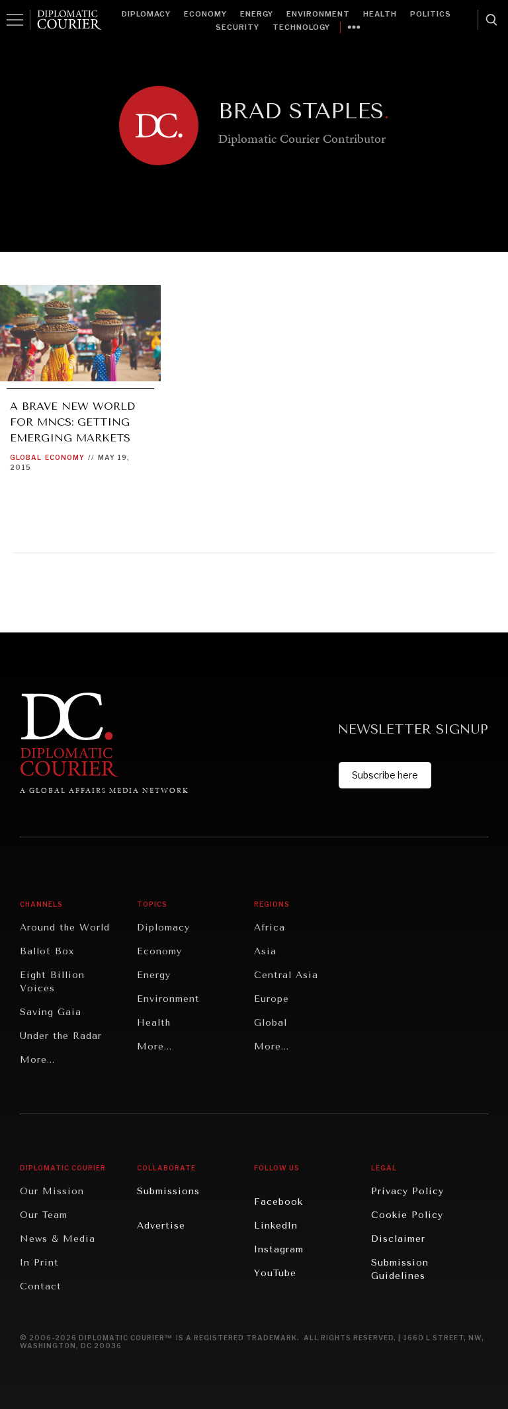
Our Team (43, 1215)
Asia (265, 951)
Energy (256, 14)
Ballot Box (47, 951)
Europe (271, 999)
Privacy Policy (407, 1191)
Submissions (168, 1191)
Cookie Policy (407, 1215)
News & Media (57, 1238)
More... (37, 1059)
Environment (318, 14)
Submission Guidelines (400, 1269)
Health (380, 14)
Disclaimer (398, 1238)
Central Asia (286, 975)
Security (237, 27)
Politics (430, 14)
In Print (39, 1262)
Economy (205, 14)
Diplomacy (146, 14)
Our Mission (52, 1191)
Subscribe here (385, 775)
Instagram (279, 1249)
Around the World (65, 927)
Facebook (278, 1201)
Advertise (161, 1225)
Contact (41, 1286)
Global (26, 457)
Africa (269, 927)
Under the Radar (61, 1036)
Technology (301, 27)
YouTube (275, 1273)
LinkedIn (276, 1225)
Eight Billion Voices (52, 982)
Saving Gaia (50, 1012)
